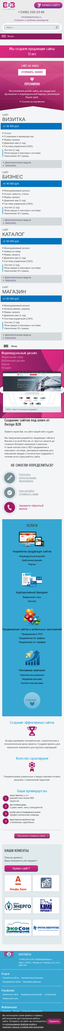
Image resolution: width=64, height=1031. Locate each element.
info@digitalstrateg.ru (31, 17)
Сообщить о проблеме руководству (31, 20)
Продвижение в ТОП (32, 634)
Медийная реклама (32, 679)
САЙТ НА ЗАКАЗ (30, 66)
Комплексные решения (32, 675)
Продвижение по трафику (32, 638)
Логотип (32, 601)
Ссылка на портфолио (33, 101)
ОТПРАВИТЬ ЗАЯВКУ (32, 72)
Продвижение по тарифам (32, 642)
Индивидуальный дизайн (19, 353)
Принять (54, 1021)
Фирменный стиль (12, 357)
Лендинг (6, 367)
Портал (5, 364)
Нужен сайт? (21, 868)
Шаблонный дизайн (13, 360)
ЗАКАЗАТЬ (10, 165)
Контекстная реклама (32, 683)
